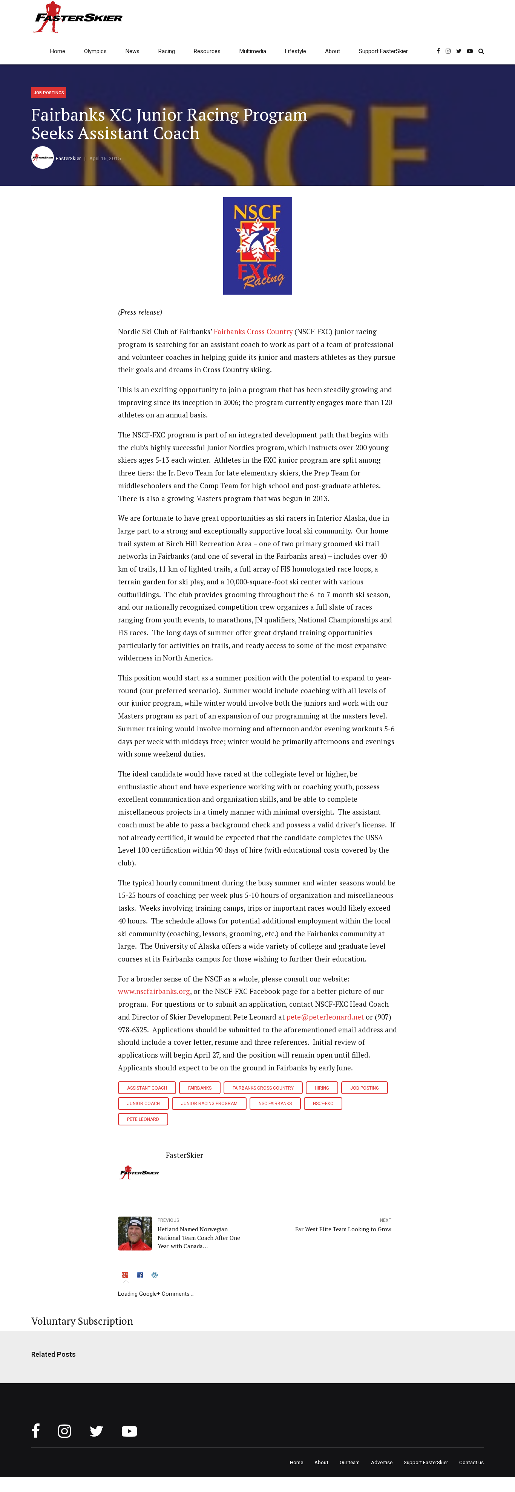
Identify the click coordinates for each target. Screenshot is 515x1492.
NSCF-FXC (323, 1103)
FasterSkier (68, 158)
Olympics (95, 51)
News (132, 51)
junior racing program (209, 1103)
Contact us (471, 1462)
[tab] (126, 1276)
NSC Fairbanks (275, 1103)
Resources (207, 51)
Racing (166, 51)
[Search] (481, 51)
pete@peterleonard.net (325, 1016)
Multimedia (252, 51)
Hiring (322, 1088)
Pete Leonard (143, 1119)
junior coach (143, 1103)
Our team (350, 1462)
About (332, 51)
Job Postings (49, 92)
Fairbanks (200, 1088)
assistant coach (147, 1088)
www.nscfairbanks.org (154, 991)
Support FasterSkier (383, 51)
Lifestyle (295, 51)
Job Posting (364, 1088)
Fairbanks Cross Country (253, 331)
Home (57, 51)
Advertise (381, 1462)
